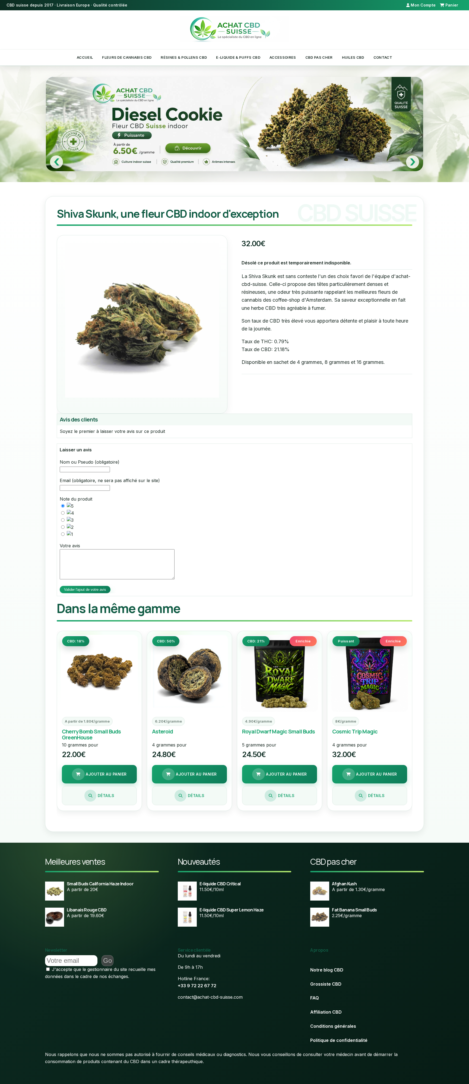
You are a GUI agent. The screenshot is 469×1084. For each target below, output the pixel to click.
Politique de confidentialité (338, 1040)
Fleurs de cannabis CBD (126, 57)
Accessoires (283, 57)
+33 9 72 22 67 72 (197, 985)
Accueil (85, 57)
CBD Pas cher (319, 57)
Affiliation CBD (326, 1012)
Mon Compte (423, 5)
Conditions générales (333, 1026)
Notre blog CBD (326, 970)
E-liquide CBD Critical (220, 884)
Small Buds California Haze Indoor (100, 884)
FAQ (314, 998)
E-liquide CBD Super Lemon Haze (231, 910)
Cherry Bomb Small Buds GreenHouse (91, 734)
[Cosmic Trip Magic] (369, 673)
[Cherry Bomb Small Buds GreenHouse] (99, 673)
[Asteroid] (189, 673)
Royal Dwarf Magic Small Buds (278, 731)
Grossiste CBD (325, 984)
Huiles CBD (353, 57)
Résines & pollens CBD (184, 57)
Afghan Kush (344, 884)
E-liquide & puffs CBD (238, 57)
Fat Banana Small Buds (354, 910)
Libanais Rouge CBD (86, 910)
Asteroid (162, 731)
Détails (105, 795)
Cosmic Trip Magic (355, 731)
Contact (382, 57)
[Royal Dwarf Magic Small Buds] (279, 673)
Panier (451, 5)
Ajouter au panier (106, 774)
